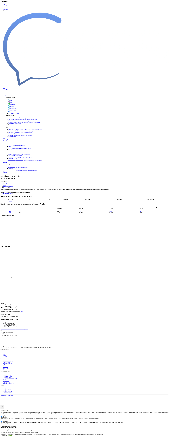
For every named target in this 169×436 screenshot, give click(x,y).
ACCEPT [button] (10, 435)
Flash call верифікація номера (22, 130)
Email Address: (4, 333)
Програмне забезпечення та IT (10, 378)
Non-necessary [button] (4, 419)
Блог (4, 171)
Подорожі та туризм (7, 376)
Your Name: (3, 332)
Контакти (13, 168)
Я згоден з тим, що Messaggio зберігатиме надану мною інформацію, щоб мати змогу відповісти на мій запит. (26, 347)
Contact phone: (4, 335)
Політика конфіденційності (7, 395)
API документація (19, 154)
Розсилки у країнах (20, 135)
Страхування (6, 381)
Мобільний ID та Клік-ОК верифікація (25, 129)
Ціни (4, 138)
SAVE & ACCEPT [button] (5, 423)
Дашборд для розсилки (23, 117)
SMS (11, 100)
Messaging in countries (8, 183)
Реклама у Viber (19, 136)
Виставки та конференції (8, 373)
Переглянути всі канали (13, 113)
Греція (4, 185)
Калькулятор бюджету (21, 133)
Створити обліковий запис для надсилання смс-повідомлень (14, 329)
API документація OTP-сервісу (22, 155)
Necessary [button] (3, 415)
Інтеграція (5, 139)
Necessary (4, 416)
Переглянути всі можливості (14, 123)
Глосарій (19, 147)
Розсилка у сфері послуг (8, 383)
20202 (10, 201)
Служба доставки (7, 377)
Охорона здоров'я (7, 382)
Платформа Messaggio (8, 361)
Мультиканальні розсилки (26, 120)
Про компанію (18, 167)
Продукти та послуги (8, 94)
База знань (16, 145)
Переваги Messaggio (22, 169)
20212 (10, 211)
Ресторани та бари (7, 375)
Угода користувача (5, 396)
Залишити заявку (4, 349)
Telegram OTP (13, 108)
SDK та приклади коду (21, 157)
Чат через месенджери (22, 119)
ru (6, 6)
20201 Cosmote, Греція (8, 186)
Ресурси (5, 140)
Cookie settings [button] (4, 435)
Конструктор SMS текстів (20, 132)
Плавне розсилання (24, 122)
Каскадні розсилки (7, 363)
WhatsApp (12, 104)
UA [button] (4, 4)
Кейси (16, 149)
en (6, 5)
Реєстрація (5, 9)
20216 (10, 212)
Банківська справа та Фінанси (10, 379)
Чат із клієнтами (6, 362)
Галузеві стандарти (7, 392)
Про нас (5, 356)
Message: (3, 346)
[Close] (1, 330)
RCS (11, 112)
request (80, 211)
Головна (5, 93)
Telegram (12, 106)
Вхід (4, 8)
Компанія (5, 162)
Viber (11, 102)
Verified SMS (13, 110)
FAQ (16, 146)
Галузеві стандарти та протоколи (26, 160)
